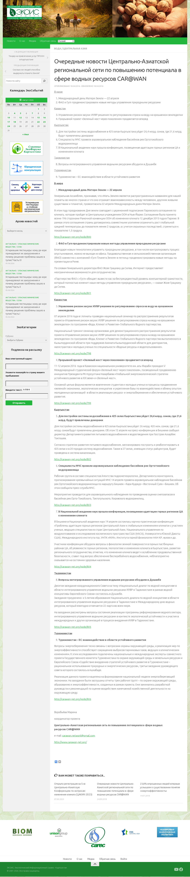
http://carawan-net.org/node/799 (72, 403)
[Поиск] (44, 80)
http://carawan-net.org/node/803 (72, 505)
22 (38, 122)
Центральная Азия (75, 48)
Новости (11, 41)
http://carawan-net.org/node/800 (72, 236)
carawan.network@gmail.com (78, 735)
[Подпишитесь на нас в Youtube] (176, 869)
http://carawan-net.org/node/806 (72, 699)
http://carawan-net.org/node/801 (72, 293)
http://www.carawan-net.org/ (70, 742)
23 (44, 122)
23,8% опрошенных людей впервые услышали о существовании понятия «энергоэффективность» (160, 787)
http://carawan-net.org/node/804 (72, 566)
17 (8, 122)
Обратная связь (48, 41)
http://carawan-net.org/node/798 (72, 353)
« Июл (25, 134)
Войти (123, 859)
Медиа (32, 41)
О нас (22, 41)
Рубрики (9, 336)
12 (20, 117)
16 (44, 117)
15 (38, 117)
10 (8, 117)
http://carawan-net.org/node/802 (72, 459)
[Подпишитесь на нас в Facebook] (181, 869)
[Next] (63, 833)
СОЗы (19, 247)
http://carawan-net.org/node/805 (72, 626)
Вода (57, 48)
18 (14, 122)
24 (8, 126)
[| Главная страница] (24, 12)
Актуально (11, 244)
